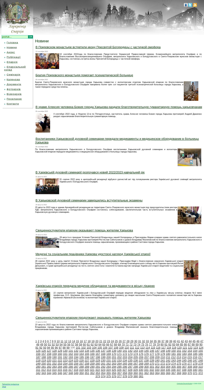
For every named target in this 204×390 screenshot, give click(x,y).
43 (186, 341)
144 (141, 350)
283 (54, 366)
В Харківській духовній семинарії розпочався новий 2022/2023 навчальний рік (90, 172)
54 (61, 344)
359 (130, 373)
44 (190, 341)
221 (54, 360)
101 (78, 347)
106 (105, 347)
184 (189, 353)
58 (76, 344)
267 (135, 363)
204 (130, 357)
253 (60, 363)
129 (60, 350)
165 (87, 353)
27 (124, 341)
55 (64, 344)
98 (64, 347)
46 (197, 341)
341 (200, 369)
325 (114, 369)
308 (189, 366)
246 (189, 360)
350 (81, 373)
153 (189, 350)
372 (200, 373)
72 (131, 344)
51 (49, 344)
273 (168, 363)
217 (200, 357)
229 (97, 360)
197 (92, 357)
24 (112, 341)
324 (108, 369)
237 (141, 360)
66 (107, 344)
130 (65, 350)
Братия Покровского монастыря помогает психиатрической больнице (84, 75)
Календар (13, 79)
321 (92, 369)
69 (119, 344)
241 (162, 360)
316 (65, 369)
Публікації (14, 57)
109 (121, 347)
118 (169, 347)
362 (146, 373)
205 (135, 357)
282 (49, 366)
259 (92, 363)
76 (146, 344)
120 (179, 347)
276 (184, 363)
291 (97, 366)
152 (184, 350)
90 (200, 344)
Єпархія (12, 62)
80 (162, 344)
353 (97, 373)
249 (38, 363)
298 (135, 366)
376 (114, 376)
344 (49, 373)
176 (146, 353)
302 (157, 366)
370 (189, 373)
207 (146, 357)
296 (125, 366)
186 (200, 353)
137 (103, 350)
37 (162, 341)
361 (141, 373)
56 (68, 344)
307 (184, 366)
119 (174, 347)
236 (135, 360)
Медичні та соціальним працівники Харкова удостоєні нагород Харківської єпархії (93, 254)
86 (185, 344)
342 (38, 373)
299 (141, 366)
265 (125, 363)
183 (184, 353)
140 (119, 350)
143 (135, 350)
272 (162, 363)
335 (168, 369)
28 (127, 341)
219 (43, 360)
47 (201, 341)
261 (103, 363)
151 (179, 350)
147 (157, 350)
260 (97, 363)
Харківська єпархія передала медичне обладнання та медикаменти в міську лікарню (95, 286)
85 (181, 344)
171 (119, 353)
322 (97, 369)
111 (132, 347)
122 (190, 347)
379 (130, 376)
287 (76, 366)
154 (195, 350)
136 (97, 350)
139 (114, 350)
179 (162, 353)
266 (130, 363)
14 (73, 341)
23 (108, 341)
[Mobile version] (186, 6)
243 (173, 360)
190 (54, 357)
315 (59, 369)
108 (116, 347)
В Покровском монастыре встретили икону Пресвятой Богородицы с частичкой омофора (98, 47)
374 (103, 376)
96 (56, 347)
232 (114, 360)
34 (151, 341)
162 (70, 353)
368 (179, 373)
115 (153, 347)
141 (125, 350)
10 (58, 341)
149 (168, 350)
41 (178, 341)
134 (87, 350)
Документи (14, 84)
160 (60, 353)
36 (159, 341)
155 (200, 350)
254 (65, 363)
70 (123, 344)
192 (65, 357)
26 (120, 341)
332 (151, 369)
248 (200, 360)
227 (87, 360)
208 (152, 357)
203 (125, 357)
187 (38, 357)
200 (108, 357)
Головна (12, 42)
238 (146, 360)
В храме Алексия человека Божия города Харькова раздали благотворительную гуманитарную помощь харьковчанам (119, 107)
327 (124, 369)
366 (168, 373)
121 (184, 347)
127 (49, 350)
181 (173, 353)
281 (43, 366)
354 (103, 373)
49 (41, 344)
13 (69, 341)
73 (134, 344)
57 (72, 344)
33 (147, 341)
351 (87, 373)
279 (200, 363)
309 (195, 366)
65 (103, 344)
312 (43, 369)
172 (125, 353)
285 (65, 366)
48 (37, 344)
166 (92, 353)
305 (173, 366)
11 (62, 341)
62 (92, 344)
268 (141, 363)
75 (142, 344)
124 (201, 347)
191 (60, 357)
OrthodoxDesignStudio (184, 383)
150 (173, 350)
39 (170, 341)
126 (43, 350)
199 (103, 357)
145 (146, 350)
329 (135, 369)
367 (173, 373)
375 (108, 376)
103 (89, 347)
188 (43, 357)
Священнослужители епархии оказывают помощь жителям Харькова (84, 230)
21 (100, 341)
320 (87, 369)
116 (158, 347)
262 (108, 363)
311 (38, 369)
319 (81, 369)
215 (189, 357)
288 (81, 366)
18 (89, 341)
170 (114, 353)
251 (49, 363)
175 (141, 353)
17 (85, 341)
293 (108, 366)
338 (184, 369)
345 (54, 373)
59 (80, 344)
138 (108, 350)
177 (152, 353)
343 (43, 373)
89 (197, 344)
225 (76, 360)
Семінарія (13, 74)
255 (70, 363)
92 (40, 347)
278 (195, 363)
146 (152, 350)
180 (168, 353)
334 (162, 369)
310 (200, 366)
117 (163, 347)
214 (184, 357)
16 (81, 341)
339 (189, 369)
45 (194, 341)
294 (114, 366)
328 (130, 369)
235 (130, 360)
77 (150, 344)
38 (166, 341)
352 (92, 373)
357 (119, 373)
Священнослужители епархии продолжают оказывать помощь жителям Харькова (93, 317)
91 (36, 347)
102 (83, 347)
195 (81, 357)
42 (182, 341)
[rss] (195, 6)
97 (60, 347)
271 (157, 363)
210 (162, 357)
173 (130, 353)
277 (189, 363)
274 (173, 363)
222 (60, 360)
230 (103, 360)
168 (103, 353)
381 (141, 376)
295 (119, 366)
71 (127, 344)
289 (87, 366)
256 (76, 363)
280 (38, 366)
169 (108, 353)
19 (93, 341)
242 (168, 360)
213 (179, 357)
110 (126, 347)
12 (65, 341)
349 (76, 373)
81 (166, 344)
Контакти (13, 103)
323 (103, 369)
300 (146, 366)
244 (179, 360)
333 (157, 369)
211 (168, 357)
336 (173, 369)
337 (179, 369)
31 (139, 341)
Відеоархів (14, 94)
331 (146, 369)
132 (76, 350)
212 (173, 357)
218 (38, 360)
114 (147, 347)
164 (81, 353)
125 (38, 350)
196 (87, 357)
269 (146, 363)
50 (45, 344)
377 (119, 376)
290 (92, 366)
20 (96, 341)
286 (70, 366)
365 (162, 373)
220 (49, 360)
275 (179, 363)
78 (154, 344)
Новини (12, 47)
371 (195, 373)
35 (155, 341)
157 (43, 353)
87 (189, 344)
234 (125, 360)
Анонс (11, 52)
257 (81, 363)
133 (81, 350)
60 (84, 344)
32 (143, 341)
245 (184, 360)
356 (114, 373)
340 (195, 369)
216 (195, 357)
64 (99, 344)
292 (103, 366)
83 (173, 344)
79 (158, 344)
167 (97, 353)
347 (65, 373)
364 (157, 373)
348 (70, 373)
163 (76, 353)
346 (60, 373)
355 (108, 373)
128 (54, 350)
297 (130, 366)
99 (68, 347)
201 (114, 357)
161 (65, 353)
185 (195, 353)
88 (193, 344)
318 (76, 369)
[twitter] (190, 6)
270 (152, 363)
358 (125, 373)
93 (44, 347)
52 (53, 344)
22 (104, 341)
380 (135, 376)
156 (38, 353)
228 (92, 360)
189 (49, 357)
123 (195, 347)
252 (54, 363)
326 (119, 369)
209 (157, 357)
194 (76, 357)
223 (65, 360)
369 (184, 373)
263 (114, 363)
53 (57, 344)
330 (141, 369)
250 (43, 363)
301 (152, 366)
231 (108, 360)
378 (125, 376)
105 (99, 347)
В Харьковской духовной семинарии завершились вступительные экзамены (89, 200)
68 (115, 344)
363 (152, 373)
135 (92, 350)
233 (119, 360)
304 (168, 366)
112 (137, 347)
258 (87, 363)
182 (179, 353)
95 (52, 347)
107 (110, 347)
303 (162, 366)
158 (49, 353)
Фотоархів (14, 89)
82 (169, 344)
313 (49, 369)
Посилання (14, 99)
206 (141, 357)
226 (81, 360)
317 (70, 369)
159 (54, 353)
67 (111, 344)
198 (97, 357)
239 (152, 360)
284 (60, 366)
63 (96, 344)
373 (97, 376)
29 (131, 341)
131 (70, 350)
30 (135, 341)
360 (135, 373)
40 (174, 341)
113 (142, 347)
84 (177, 344)
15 (77, 341)
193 (70, 357)
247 (195, 360)
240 (157, 360)
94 (48, 347)
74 (138, 344)
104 (94, 347)
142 (130, 350)
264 (119, 363)
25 (116, 341)
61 (88, 344)
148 (162, 350)
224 (70, 360)
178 (157, 353)
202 (119, 357)
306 (179, 366)
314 (54, 369)
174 (135, 353)
